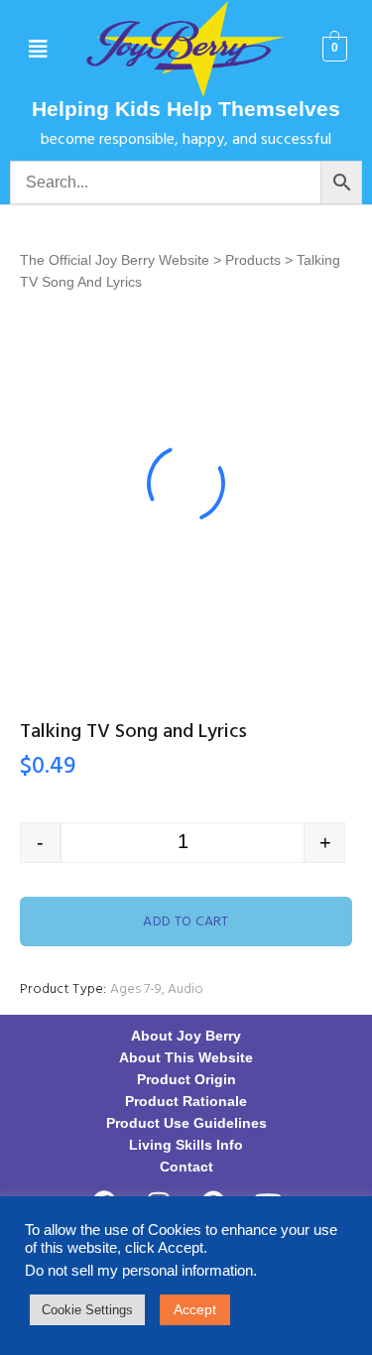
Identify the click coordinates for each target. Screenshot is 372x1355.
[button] (37, 49)
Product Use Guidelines (186, 1123)
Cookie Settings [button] (87, 1309)
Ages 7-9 (136, 989)
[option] (186, 484)
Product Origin (186, 1079)
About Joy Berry (186, 1036)
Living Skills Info (186, 1145)
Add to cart (186, 922)
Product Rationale (186, 1101)
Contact (186, 1166)
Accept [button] (195, 1309)
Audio (185, 989)
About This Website (186, 1057)
